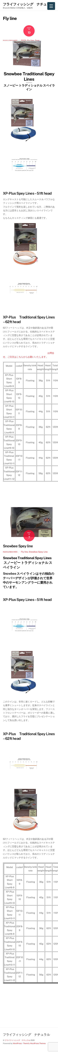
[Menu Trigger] (51, 6)
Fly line (30, 40)
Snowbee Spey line (18, 546)
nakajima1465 (10, 552)
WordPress (17, 1043)
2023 (23, 40)
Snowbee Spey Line (38, 552)
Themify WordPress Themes (34, 1043)
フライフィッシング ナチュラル (17, 1040)
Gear (37, 40)
